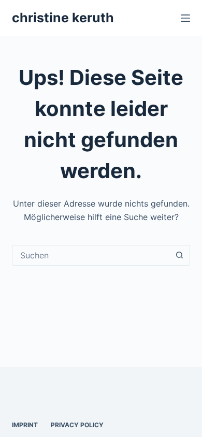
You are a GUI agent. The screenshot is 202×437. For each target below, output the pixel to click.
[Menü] (185, 18)
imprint (25, 425)
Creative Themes (43, 390)
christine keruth (63, 17)
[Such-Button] (180, 255)
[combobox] (90, 255)
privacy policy (77, 425)
